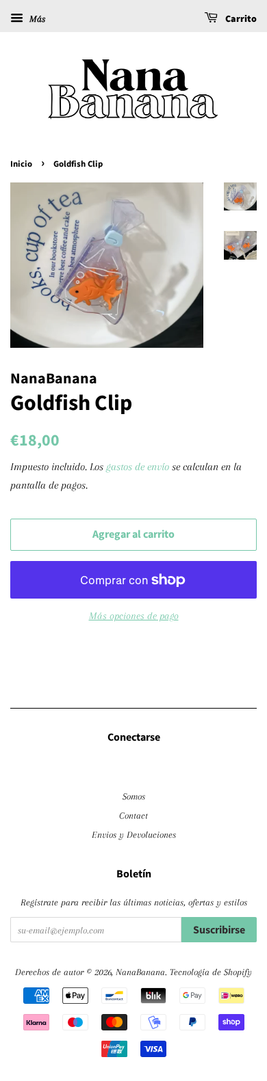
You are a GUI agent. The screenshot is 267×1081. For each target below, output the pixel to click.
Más (36, 19)
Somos (134, 796)
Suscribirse (219, 930)
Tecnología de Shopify (211, 971)
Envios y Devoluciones (134, 834)
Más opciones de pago (134, 615)
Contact (133, 815)
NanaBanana (140, 971)
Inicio (21, 164)
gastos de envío (137, 467)
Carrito (240, 19)
